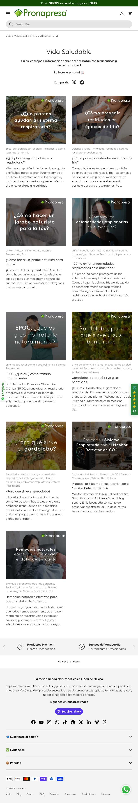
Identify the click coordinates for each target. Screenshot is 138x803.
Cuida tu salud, (81, 474)
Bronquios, (12, 583)
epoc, (39, 364)
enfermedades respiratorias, (89, 250)
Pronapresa (19, 788)
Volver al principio (69, 661)
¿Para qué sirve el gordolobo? (28, 491)
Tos (24, 254)
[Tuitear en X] (74, 82)
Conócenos (70, 794)
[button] (130, 14)
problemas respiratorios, (36, 482)
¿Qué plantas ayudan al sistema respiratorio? (29, 160)
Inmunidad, (99, 148)
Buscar (30, 794)
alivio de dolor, (81, 364)
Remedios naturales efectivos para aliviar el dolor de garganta (31, 599)
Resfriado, (112, 250)
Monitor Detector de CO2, (105, 474)
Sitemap (105, 794)
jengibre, (37, 148)
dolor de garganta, (43, 583)
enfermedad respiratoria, (21, 364)
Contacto (54, 794)
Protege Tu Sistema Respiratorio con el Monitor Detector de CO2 (100, 486)
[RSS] (57, 36)
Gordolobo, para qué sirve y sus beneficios (95, 380)
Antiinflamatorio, (31, 250)
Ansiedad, (12, 474)
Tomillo (25, 152)
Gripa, (88, 148)
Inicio (8, 36)
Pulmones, (49, 148)
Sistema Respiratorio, (102, 254)
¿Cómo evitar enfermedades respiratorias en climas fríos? (93, 266)
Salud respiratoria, (95, 368)
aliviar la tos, (13, 250)
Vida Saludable (21, 36)
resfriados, (112, 148)
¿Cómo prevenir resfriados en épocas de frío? (102, 160)
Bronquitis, (25, 583)
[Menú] (8, 14)
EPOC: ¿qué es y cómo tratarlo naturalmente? (28, 376)
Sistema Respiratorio (43, 36)
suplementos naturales (85, 372)
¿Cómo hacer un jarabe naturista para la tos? (34, 262)
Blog (19, 794)
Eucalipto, (12, 148)
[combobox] (69, 24)
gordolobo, (25, 148)
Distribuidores (88, 794)
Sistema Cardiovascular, (33, 587)
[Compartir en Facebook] (82, 82)
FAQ (42, 794)
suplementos (94, 152)
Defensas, (78, 148)
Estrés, (26, 478)
